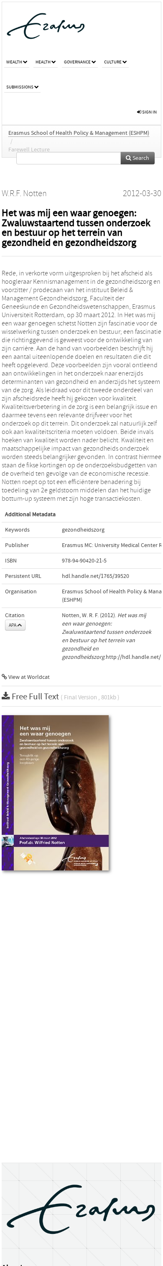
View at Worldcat (28, 677)
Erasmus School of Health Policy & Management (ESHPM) (78, 133)
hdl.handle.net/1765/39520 (95, 576)
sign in (149, 112)
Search (140, 158)
